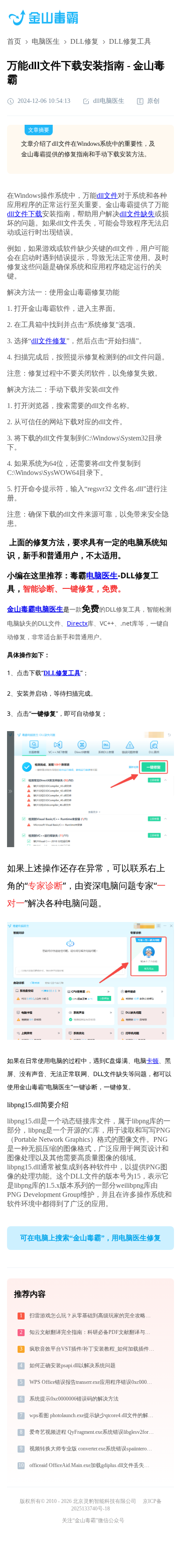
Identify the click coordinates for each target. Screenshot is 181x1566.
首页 (14, 41)
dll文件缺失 (137, 214)
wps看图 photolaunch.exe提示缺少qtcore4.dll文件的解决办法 (92, 1415)
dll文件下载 (24, 214)
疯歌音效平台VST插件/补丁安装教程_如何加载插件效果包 (92, 1349)
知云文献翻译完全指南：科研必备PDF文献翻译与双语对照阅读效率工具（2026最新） (92, 1332)
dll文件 (107, 195)
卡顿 (152, 1060)
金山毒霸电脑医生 (35, 609)
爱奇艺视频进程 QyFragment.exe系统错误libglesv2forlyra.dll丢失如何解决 (92, 1432)
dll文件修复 (48, 341)
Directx (77, 623)
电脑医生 (46, 41)
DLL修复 (84, 41)
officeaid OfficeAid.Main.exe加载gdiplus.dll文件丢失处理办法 (92, 1465)
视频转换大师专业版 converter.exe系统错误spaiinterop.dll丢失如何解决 (92, 1449)
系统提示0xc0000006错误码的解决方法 (74, 1399)
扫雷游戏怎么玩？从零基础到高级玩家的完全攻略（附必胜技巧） (92, 1316)
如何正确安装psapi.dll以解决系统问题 (72, 1365)
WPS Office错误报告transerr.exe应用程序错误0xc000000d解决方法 (92, 1382)
